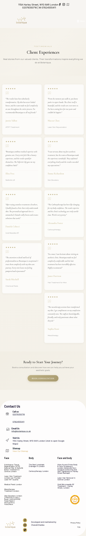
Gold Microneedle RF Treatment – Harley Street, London (65, 486)
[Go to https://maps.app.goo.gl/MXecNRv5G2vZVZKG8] (34, 441)
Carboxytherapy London (38, 471)
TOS (78, 527)
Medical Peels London (13, 484)
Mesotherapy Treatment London (11, 490)
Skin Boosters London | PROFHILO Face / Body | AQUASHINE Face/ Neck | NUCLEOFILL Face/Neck (13, 500)
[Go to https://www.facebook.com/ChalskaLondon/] (25, 520)
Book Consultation (43, 378)
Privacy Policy (75, 523)
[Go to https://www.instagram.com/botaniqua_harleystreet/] (25, 525)
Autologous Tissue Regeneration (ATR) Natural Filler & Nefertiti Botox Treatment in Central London (13, 468)
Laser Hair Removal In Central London (66, 479)
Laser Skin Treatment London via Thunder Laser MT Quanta (12, 478)
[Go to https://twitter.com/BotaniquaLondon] (25, 530)
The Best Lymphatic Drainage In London (37, 465)
